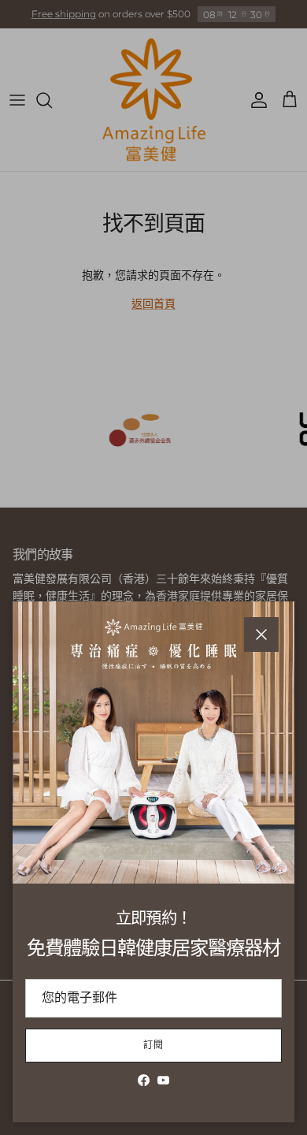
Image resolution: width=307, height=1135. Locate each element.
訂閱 (153, 1045)
